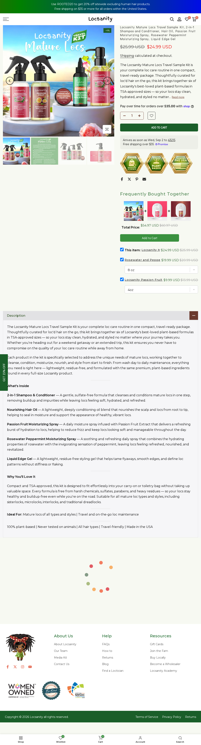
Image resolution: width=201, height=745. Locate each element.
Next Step (161, 399)
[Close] (195, 6)
